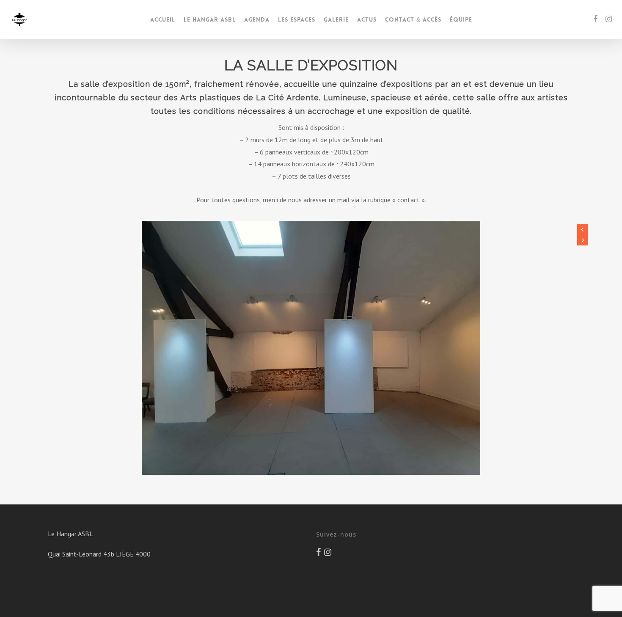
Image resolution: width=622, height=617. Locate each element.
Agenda (257, 19)
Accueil (162, 19)
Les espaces (296, 19)
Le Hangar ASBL (210, 19)
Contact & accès (413, 19)
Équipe (461, 19)
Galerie (336, 19)
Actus (367, 19)
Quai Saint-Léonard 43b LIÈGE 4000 (99, 554)
